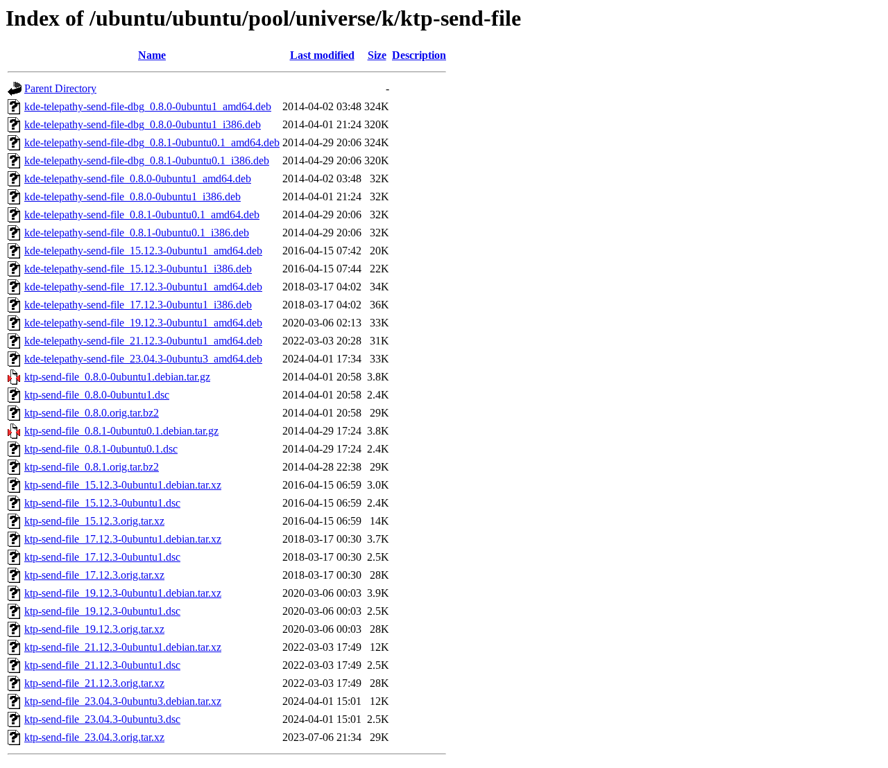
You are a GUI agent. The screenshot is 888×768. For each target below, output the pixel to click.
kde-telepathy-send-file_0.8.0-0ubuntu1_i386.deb (132, 196)
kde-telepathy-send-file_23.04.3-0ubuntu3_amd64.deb (143, 359)
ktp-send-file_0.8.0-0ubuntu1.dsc (96, 395)
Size (377, 55)
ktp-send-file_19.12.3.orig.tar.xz (94, 629)
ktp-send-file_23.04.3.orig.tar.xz (94, 737)
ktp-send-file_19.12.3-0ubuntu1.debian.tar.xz (122, 593)
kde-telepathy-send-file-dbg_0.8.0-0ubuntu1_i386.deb (142, 124)
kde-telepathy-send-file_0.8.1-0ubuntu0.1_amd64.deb (141, 214)
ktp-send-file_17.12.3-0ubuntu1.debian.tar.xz (122, 539)
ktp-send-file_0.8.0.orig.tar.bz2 (91, 413)
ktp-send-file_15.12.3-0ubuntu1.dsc (102, 503)
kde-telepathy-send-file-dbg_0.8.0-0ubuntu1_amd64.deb (147, 106)
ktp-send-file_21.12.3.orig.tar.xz (94, 683)
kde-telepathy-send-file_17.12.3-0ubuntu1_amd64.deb (143, 287)
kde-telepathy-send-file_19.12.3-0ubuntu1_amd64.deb (143, 323)
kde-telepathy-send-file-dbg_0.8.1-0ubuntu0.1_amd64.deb (152, 142)
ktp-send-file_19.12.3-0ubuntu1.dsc (102, 611)
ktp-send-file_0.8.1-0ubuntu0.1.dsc (101, 449)
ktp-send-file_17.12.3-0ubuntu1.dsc (102, 557)
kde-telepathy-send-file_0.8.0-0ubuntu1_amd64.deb (137, 178)
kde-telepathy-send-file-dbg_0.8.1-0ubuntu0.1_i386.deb (146, 160)
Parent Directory (60, 88)
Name (152, 55)
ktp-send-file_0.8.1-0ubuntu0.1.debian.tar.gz (121, 431)
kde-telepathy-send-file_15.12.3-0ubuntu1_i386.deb (138, 268)
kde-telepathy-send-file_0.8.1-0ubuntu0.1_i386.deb (136, 232)
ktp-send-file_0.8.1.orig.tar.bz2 (91, 467)
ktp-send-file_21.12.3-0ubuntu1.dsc (102, 665)
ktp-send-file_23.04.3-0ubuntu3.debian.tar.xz (122, 701)
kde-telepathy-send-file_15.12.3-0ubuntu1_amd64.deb (143, 250)
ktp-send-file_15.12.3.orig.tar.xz (94, 521)
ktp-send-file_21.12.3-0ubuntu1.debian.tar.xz (122, 647)
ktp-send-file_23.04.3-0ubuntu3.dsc (102, 719)
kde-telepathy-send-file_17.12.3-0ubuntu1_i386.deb (138, 305)
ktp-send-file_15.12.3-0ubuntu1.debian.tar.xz (122, 485)
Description (419, 55)
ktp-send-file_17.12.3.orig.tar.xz (94, 575)
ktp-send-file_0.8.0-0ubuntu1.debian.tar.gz (117, 377)
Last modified (322, 55)
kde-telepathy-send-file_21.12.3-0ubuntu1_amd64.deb (143, 341)
